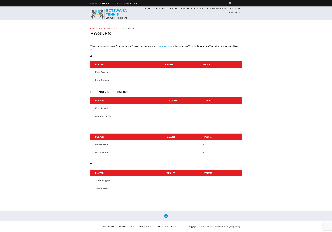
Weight (207, 64)
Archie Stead (102, 188)
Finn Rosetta (101, 72)
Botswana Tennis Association (212, 226)
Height (169, 64)
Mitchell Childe (103, 116)
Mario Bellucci (102, 152)
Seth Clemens (102, 80)
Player (99, 64)
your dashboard (166, 46)
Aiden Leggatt (102, 180)
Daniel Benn (101, 144)
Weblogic (238, 226)
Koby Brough (102, 108)
